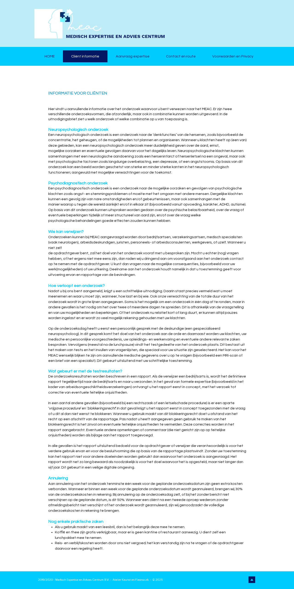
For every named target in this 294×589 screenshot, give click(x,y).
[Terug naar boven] (252, 579)
